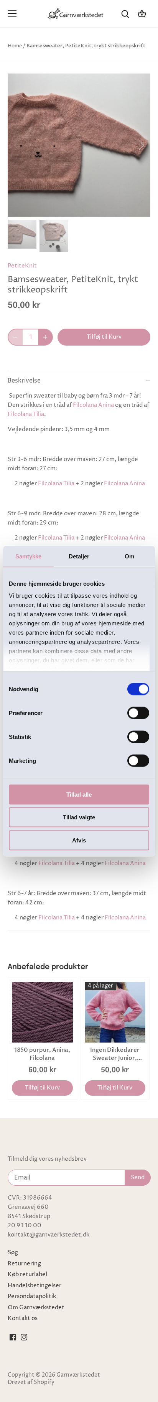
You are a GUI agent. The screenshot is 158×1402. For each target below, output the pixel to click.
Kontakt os (23, 1318)
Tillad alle (79, 794)
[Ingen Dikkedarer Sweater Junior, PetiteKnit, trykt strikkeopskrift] (115, 1012)
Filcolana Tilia (26, 414)
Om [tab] (129, 556)
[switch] (138, 713)
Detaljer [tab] (79, 556)
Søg (13, 1252)
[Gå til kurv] (141, 13)
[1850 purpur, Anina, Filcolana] (42, 1012)
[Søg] (125, 13)
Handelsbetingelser (34, 1286)
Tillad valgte (79, 817)
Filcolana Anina (93, 405)
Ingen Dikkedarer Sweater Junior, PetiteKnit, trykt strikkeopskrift (115, 1054)
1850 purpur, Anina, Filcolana (42, 1054)
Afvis (79, 840)
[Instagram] (24, 1337)
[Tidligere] (17, 145)
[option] (79, 145)
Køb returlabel (27, 1274)
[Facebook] (13, 1337)
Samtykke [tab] (28, 556)
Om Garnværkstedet (36, 1307)
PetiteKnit (22, 266)
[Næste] (140, 145)
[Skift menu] (12, 13)
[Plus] (45, 337)
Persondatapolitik (32, 1296)
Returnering (24, 1264)
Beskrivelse (24, 381)
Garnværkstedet (78, 1375)
